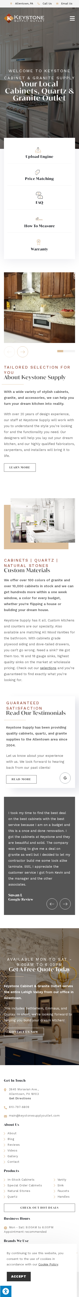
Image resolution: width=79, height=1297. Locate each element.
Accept (18, 1276)
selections (48, 668)
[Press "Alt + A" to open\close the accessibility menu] (5, 1291)
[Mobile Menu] (72, 18)
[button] (20, 467)
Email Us (66, 3)
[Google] (65, 778)
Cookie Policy (48, 1264)
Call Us (47, 3)
